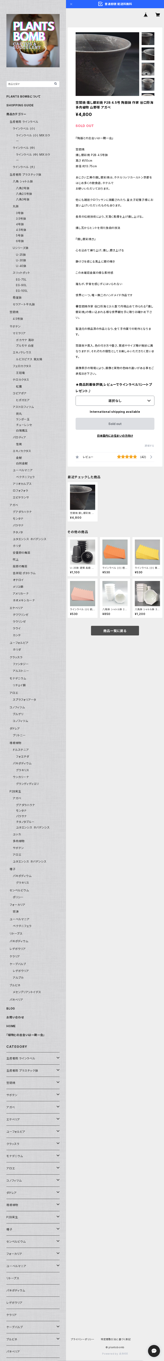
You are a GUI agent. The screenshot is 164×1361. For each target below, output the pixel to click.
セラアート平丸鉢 (24, 304)
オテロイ (18, 580)
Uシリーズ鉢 (21, 248)
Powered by (110, 1353)
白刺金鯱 (22, 463)
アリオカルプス (22, 483)
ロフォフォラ (20, 490)
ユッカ (17, 834)
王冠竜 (20, 372)
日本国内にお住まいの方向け (115, 435)
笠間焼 (14, 312)
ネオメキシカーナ (24, 600)
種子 (13, 869)
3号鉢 (20, 213)
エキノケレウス (22, 352)
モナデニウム (18, 678)
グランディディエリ (27, 783)
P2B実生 (15, 791)
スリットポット (21, 272)
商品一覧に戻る (115, 631)
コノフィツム (17, 707)
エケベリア (16, 608)
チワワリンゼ (21, 614)
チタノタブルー (25, 821)
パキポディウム (22, 763)
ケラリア (15, 956)
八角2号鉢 (23, 188)
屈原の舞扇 (20, 566)
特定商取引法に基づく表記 (116, 1339)
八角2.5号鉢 (24, 193)
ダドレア (15, 728)
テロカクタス (21, 379)
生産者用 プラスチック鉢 (25, 174)
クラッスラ (16, 657)
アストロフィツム (23, 407)
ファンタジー (21, 664)
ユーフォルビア (19, 642)
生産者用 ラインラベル (24, 121)
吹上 (16, 559)
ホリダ (17, 546)
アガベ (14, 505)
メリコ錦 (18, 586)
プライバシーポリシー (82, 1339)
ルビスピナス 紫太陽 (29, 359)
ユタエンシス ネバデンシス (29, 539)
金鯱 (19, 457)
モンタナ (18, 518)
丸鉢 (16, 206)
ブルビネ (15, 985)
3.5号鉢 (21, 218)
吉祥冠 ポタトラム (24, 573)
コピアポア (20, 393)
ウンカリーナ (21, 777)
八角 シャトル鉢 (23, 181)
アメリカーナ (21, 593)
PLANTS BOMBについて (23, 96)
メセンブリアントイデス (27, 992)
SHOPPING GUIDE (20, 105)
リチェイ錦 (19, 685)
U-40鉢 (21, 266)
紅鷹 (19, 386)
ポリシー (18, 897)
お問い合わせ (15, 1017)
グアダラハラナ (22, 511)
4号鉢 (20, 224)
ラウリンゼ (19, 621)
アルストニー (21, 670)
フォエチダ (22, 756)
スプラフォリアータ (24, 699)
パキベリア (16, 999)
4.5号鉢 (21, 230)
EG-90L (21, 285)
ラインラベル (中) (24, 147)
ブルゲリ (18, 714)
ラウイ (17, 628)
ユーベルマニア (23, 470)
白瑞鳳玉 (22, 430)
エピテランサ (21, 497)
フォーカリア (17, 904)
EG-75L (21, 279)
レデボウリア (18, 948)
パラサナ (18, 525)
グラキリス (22, 770)
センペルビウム (19, 890)
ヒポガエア (23, 400)
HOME (11, 1026)
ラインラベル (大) (24, 167)
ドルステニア (21, 749)
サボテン (15, 326)
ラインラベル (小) (24, 128)
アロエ (14, 693)
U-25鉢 (21, 254)
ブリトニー (19, 735)
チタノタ (18, 532)
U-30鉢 (21, 260)
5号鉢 (20, 235)
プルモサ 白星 (25, 345)
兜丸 (19, 413)
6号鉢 (20, 241)
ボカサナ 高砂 (25, 340)
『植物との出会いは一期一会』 (25, 1035)
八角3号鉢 (23, 199)
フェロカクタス (22, 366)
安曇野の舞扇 (21, 552)
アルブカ (18, 977)
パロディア (19, 437)
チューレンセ (24, 425)
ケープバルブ (18, 964)
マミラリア (19, 333)
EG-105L (22, 290)
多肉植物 (19, 841)
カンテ (17, 635)
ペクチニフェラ (25, 477)
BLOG (10, 1008)
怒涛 (16, 911)
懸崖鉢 (17, 297)
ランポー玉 (23, 419)
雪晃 (19, 444)
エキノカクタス (22, 451)
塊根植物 (15, 743)
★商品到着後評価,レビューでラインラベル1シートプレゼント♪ (114, 388)
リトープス (16, 933)
